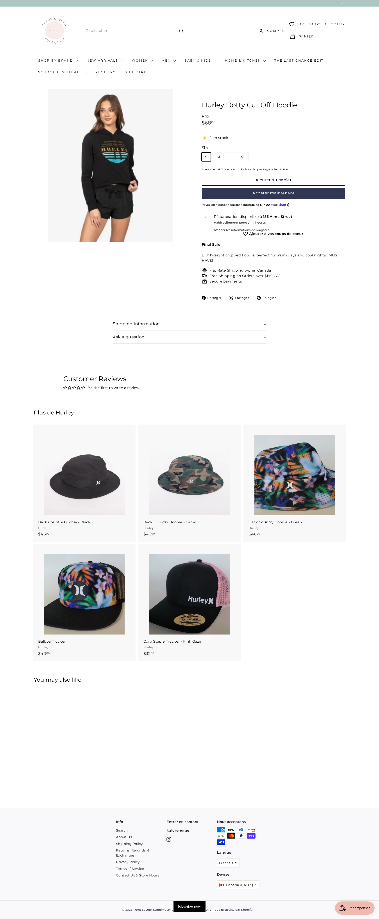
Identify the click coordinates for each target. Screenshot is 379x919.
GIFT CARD (136, 72)
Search (122, 830)
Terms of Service (130, 869)
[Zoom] (110, 165)
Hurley (65, 412)
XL (243, 157)
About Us (124, 837)
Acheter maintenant (273, 193)
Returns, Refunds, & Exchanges (133, 852)
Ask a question (129, 337)
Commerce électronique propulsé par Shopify (217, 909)
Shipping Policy (129, 844)
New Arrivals (103, 60)
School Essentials (60, 72)
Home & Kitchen (243, 60)
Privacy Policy (128, 862)
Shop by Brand (56, 60)
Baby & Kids (198, 60)
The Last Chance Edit (299, 60)
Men (167, 60)
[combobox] (134, 30)
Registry (105, 72)
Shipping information (136, 323)
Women (141, 60)
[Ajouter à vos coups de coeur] (133, 446)
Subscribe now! (189, 906)
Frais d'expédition (216, 169)
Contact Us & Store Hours (137, 875)
